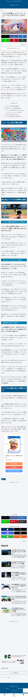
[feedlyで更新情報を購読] (7, 536)
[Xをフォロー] (20, 529)
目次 (12, 103)
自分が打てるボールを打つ (12, 114)
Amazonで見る (14, 463)
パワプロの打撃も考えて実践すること (13, 116)
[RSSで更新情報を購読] (20, 536)
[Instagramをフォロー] (7, 533)
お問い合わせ (21, 688)
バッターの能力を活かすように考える (15, 110)
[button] (22, 40)
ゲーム (4, 479)
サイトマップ (14, 690)
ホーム (7, 688)
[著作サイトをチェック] (7, 529)
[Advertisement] (14, 497)
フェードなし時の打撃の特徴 (11, 106)
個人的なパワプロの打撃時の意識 (12, 108)
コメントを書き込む (14, 672)
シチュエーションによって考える (14, 112)
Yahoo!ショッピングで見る (14, 470)
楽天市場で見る (14, 467)
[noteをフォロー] (20, 533)
